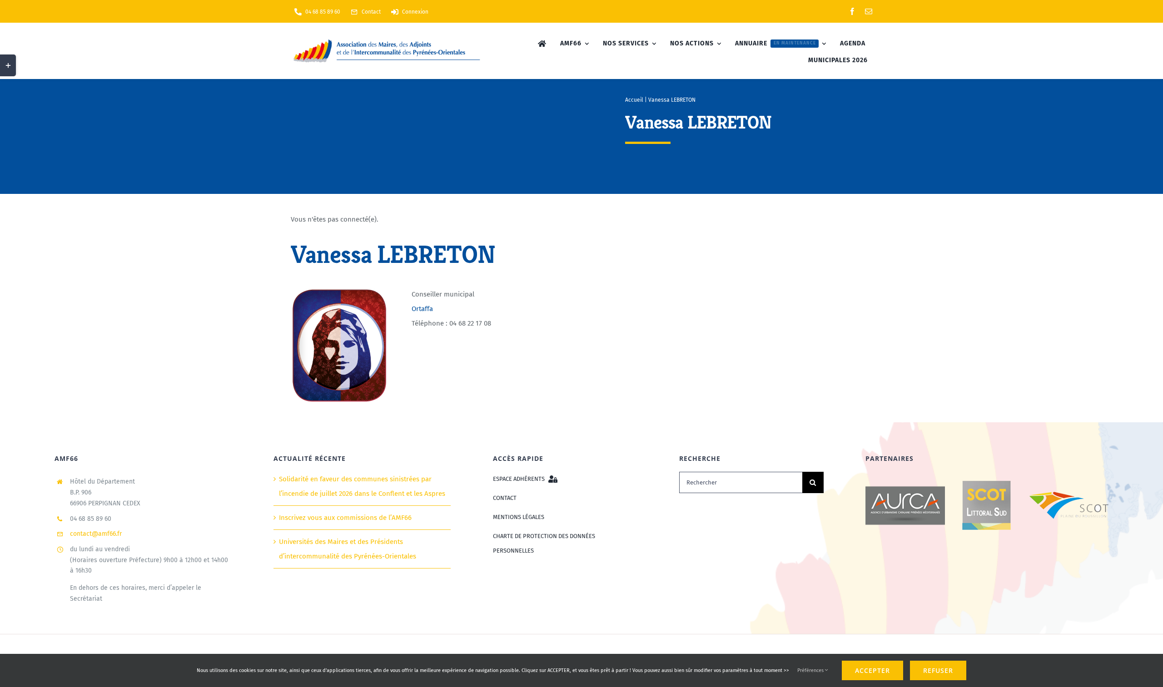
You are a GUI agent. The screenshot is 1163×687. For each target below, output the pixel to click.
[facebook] (852, 11)
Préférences (811, 670)
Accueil (634, 100)
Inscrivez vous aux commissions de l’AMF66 (345, 518)
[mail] (868, 11)
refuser (938, 670)
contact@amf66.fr (96, 534)
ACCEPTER (872, 670)
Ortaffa (422, 309)
